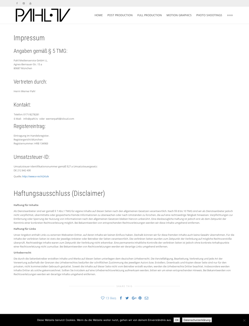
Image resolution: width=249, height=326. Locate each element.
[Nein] (244, 320)
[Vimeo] (23, 3)
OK (177, 320)
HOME (99, 15)
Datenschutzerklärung (197, 320)
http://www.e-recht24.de (35, 176)
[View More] (230, 15)
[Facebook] (17, 3)
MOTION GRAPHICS (179, 15)
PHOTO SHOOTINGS (209, 15)
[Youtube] (30, 3)
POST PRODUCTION (120, 15)
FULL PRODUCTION (149, 15)
